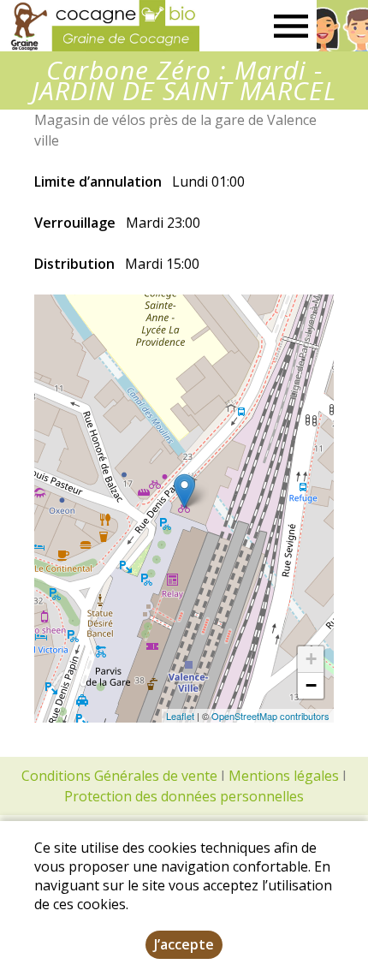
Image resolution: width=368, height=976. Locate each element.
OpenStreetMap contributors (270, 716)
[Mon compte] (342, 25)
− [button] (311, 685)
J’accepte (184, 944)
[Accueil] (99, 25)
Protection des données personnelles (184, 796)
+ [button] (311, 659)
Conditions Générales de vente (119, 775)
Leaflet (180, 716)
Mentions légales (284, 775)
